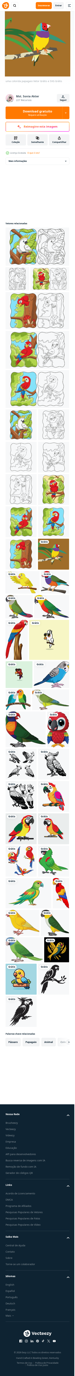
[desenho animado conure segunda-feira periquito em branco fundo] (23, 818)
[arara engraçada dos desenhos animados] (17, 1023)
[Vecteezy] (5, 5)
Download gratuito (37, 112)
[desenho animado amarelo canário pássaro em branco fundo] (40, 1313)
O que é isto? (33, 152)
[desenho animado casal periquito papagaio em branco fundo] (54, 927)
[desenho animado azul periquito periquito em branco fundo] (23, 930)
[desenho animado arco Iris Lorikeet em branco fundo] (26, 985)
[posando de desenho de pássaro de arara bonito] (14, 1315)
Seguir (63, 100)
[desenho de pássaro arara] (53, 826)
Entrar (58, 5)
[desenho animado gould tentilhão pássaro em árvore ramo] (20, 793)
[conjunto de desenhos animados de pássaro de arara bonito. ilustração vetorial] (21, 1219)
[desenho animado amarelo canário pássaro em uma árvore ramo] (23, 769)
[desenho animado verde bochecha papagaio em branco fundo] (48, 793)
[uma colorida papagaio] (21, 740)
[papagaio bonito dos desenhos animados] (26, 868)
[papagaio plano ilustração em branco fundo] (28, 1283)
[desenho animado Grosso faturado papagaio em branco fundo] (21, 1251)
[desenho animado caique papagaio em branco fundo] (20, 1345)
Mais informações (18, 161)
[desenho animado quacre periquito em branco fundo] (24, 955)
